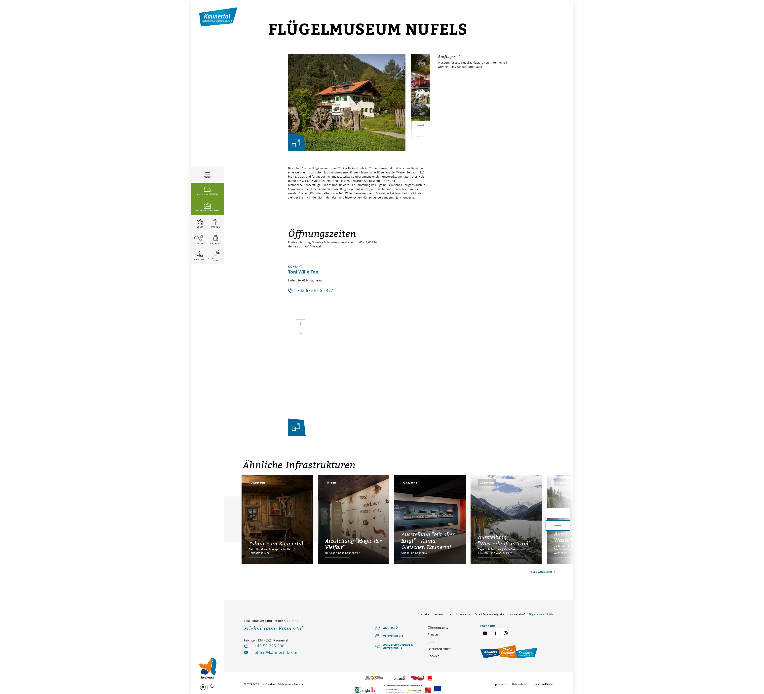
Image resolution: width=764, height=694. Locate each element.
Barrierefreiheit (439, 649)
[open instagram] (506, 633)
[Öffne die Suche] (212, 686)
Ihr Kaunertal (463, 614)
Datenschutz (519, 684)
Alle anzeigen (542, 572)
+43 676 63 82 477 (315, 290)
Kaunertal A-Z (517, 614)
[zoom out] (300, 333)
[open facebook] (495, 633)
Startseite (423, 614)
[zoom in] (300, 323)
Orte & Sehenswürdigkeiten (490, 614)
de (450, 614)
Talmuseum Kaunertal (276, 543)
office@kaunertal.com (276, 652)
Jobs (431, 641)
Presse (433, 634)
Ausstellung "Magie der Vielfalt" (353, 544)
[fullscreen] (296, 143)
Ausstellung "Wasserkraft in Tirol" (504, 540)
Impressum (498, 684)
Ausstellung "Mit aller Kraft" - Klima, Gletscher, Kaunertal (427, 541)
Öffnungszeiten (439, 627)
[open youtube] (485, 633)
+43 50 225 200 (270, 645)
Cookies (433, 656)
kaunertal (439, 614)
